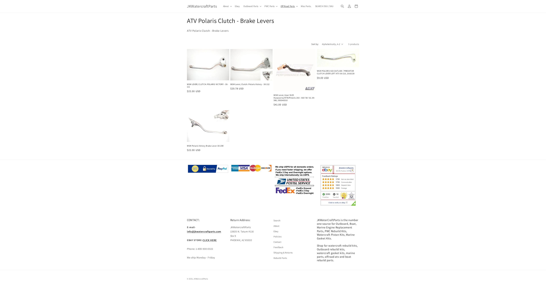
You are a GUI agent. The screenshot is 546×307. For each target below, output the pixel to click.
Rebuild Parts (280, 258)
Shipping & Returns (283, 252)
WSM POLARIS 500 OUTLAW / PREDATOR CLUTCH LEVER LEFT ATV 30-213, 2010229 (335, 72)
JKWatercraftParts (201, 279)
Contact (277, 241)
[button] (227, 6)
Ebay (276, 231)
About (276, 225)
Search (277, 220)
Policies (277, 236)
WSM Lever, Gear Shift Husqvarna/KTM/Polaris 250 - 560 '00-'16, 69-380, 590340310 (294, 98)
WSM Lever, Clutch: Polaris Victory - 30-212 (250, 84)
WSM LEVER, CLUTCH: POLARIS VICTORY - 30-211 (207, 85)
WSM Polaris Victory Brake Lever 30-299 (205, 146)
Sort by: (315, 44)
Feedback (278, 247)
